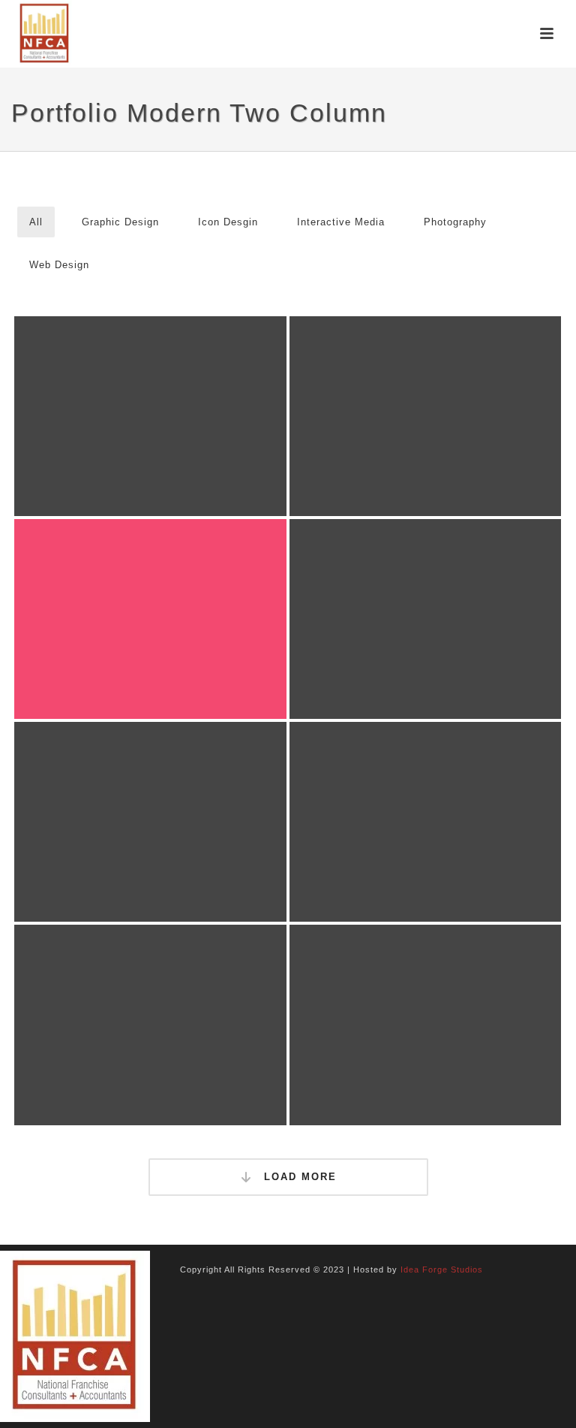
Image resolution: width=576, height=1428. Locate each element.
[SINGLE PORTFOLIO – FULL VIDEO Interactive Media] (150, 619)
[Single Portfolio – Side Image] (454, 596)
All (36, 222)
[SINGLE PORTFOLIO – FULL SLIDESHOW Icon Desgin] (426, 416)
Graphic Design (120, 222)
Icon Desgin (228, 222)
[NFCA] (75, 1335)
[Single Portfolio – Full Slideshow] (454, 394)
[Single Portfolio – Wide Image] (179, 394)
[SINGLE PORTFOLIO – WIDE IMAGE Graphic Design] (150, 416)
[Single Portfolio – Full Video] (179, 596)
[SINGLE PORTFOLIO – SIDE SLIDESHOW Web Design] (150, 822)
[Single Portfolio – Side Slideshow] (179, 799)
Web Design (59, 264)
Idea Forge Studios (441, 1269)
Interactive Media (341, 222)
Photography (455, 222)
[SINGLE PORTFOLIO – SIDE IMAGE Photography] (426, 619)
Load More (298, 1176)
